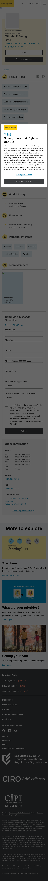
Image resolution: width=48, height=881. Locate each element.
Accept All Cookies (24, 181)
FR (9, 134)
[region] (24, 155)
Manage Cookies (24, 174)
